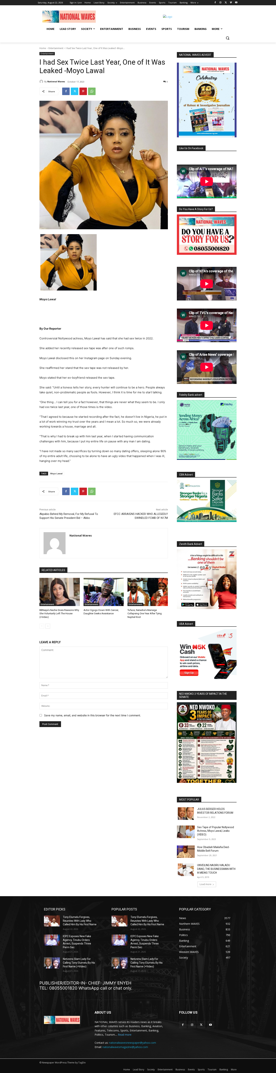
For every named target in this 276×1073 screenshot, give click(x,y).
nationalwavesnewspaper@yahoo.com (132, 1042)
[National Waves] (41, 81)
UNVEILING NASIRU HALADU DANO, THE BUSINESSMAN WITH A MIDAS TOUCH (216, 869)
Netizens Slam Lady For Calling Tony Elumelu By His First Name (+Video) (79, 962)
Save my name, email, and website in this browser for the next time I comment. (92, 715)
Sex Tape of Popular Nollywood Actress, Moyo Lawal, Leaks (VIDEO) (215, 831)
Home (42, 48)
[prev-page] (41, 626)
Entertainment (55, 48)
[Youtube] (236, 3)
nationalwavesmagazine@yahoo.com (125, 1047)
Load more (205, 884)
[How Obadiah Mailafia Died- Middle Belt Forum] (186, 851)
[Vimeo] (231, 3)
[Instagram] (220, 3)
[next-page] (47, 626)
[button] (227, 37)
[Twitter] (226, 3)
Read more (124, 1034)
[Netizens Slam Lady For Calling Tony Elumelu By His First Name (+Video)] (52, 962)
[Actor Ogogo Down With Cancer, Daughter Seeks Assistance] (104, 592)
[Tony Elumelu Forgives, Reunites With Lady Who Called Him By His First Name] (52, 920)
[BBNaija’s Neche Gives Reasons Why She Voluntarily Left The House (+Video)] (59, 592)
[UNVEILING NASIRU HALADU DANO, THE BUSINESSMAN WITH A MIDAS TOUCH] (186, 869)
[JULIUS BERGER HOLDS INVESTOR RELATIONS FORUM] (186, 813)
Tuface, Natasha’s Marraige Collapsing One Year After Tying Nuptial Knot (144, 613)
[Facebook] (215, 3)
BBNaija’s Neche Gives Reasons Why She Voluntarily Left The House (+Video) (59, 613)
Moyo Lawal (56, 473)
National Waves (56, 81)
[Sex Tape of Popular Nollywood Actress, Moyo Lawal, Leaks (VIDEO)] (186, 832)
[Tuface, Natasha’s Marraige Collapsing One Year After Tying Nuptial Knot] (147, 592)
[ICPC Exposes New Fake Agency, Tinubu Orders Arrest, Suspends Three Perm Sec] (52, 940)
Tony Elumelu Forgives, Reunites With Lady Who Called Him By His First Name (80, 921)
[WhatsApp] (92, 91)
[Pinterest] (83, 91)
